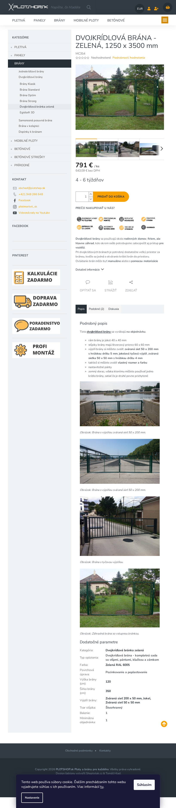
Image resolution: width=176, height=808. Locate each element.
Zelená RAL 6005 (118, 665)
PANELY (19, 55)
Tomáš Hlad (113, 773)
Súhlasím (144, 784)
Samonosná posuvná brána (35, 120)
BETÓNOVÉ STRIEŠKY (29, 157)
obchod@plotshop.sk (32, 188)
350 (108, 691)
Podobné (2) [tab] (96, 309)
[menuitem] (18, 20)
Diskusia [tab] (113, 309)
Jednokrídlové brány (31, 71)
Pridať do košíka (110, 197)
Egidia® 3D (27, 112)
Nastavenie (32, 798)
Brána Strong (28, 101)
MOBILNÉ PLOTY (26, 141)
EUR (140, 9)
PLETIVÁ (20, 47)
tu (101, 786)
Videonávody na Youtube (34, 213)
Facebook (25, 200)
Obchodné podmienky (79, 751)
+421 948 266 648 (31, 194)
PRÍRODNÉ (21, 165)
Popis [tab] (81, 309)
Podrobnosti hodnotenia (128, 58)
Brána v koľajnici (29, 126)
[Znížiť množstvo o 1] (91, 199)
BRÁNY (19, 63)
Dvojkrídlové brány (31, 77)
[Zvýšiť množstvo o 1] (91, 194)
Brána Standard (30, 90)
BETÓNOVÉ (22, 149)
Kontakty (105, 751)
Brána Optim (28, 95)
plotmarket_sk (28, 206)
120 (108, 682)
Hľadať (88, 7)
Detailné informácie (88, 270)
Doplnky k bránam (30, 132)
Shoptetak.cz (94, 773)
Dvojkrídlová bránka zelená (37, 107)
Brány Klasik (27, 84)
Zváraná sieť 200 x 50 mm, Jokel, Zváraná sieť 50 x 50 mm (128, 700)
